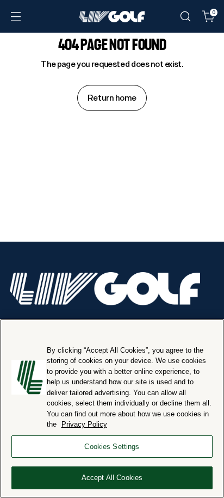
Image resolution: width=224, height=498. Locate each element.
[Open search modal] (185, 16)
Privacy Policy (84, 424)
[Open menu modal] (15, 16)
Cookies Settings (111, 446)
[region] (112, 408)
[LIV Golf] (112, 16)
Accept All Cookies (112, 478)
